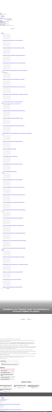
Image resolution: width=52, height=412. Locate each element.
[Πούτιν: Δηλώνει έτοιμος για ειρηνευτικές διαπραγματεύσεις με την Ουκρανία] (7, 246)
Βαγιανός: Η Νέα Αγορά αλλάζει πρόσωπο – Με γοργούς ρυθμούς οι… (13, 40)
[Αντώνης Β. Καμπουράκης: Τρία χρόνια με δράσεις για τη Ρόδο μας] (7, 162)
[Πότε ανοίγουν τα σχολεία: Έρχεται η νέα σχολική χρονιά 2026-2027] (7, 100)
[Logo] (5, 31)
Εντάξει (45, 411)
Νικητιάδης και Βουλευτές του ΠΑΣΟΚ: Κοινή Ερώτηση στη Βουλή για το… (14, 55)
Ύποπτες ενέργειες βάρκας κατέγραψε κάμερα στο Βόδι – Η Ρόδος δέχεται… (14, 202)
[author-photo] (16, 387)
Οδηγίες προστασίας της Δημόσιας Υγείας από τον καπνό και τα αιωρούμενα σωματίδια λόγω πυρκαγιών (7, 379)
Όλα (3, 72)
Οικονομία (5, 72)
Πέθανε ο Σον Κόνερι (4, 361)
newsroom (23, 319)
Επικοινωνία (2, 249)
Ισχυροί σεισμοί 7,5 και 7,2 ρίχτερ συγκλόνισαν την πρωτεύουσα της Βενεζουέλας (14, 240)
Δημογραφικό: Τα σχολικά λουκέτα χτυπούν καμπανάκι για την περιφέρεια (13, 79)
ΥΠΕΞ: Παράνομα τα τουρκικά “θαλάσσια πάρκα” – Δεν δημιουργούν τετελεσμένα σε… (15, 94)
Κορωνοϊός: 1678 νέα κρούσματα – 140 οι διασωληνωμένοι (9, 364)
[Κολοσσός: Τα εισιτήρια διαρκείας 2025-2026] (7, 147)
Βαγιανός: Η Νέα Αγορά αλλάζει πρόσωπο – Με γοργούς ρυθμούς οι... (10, 404)
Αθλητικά (2, 134)
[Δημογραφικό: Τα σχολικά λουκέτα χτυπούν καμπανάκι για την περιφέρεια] (7, 255)
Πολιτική (2, 103)
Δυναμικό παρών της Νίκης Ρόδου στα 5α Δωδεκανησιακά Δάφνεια (12, 141)
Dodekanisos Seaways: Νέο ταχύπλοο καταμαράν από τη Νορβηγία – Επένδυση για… (15, 70)
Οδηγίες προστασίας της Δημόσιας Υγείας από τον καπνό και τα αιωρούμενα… (14, 209)
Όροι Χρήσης (2, 16)
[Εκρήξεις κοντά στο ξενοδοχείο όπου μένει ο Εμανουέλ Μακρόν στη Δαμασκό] (7, 231)
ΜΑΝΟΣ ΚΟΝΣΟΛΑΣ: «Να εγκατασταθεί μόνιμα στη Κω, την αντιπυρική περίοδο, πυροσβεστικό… (17, 133)
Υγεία (6, 72)
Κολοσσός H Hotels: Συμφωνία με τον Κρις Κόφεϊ (10, 156)
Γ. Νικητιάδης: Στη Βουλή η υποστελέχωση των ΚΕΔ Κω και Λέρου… (13, 118)
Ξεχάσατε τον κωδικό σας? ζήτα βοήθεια (4, 21)
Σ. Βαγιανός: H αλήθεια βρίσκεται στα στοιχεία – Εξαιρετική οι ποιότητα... (11, 409)
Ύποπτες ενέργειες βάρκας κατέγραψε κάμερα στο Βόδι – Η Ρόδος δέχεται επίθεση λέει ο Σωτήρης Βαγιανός (8, 377)
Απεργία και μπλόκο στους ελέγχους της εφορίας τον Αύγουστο (12, 279)
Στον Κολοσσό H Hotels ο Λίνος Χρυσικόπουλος (10, 171)
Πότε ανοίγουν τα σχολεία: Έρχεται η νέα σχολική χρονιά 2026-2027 (13, 101)
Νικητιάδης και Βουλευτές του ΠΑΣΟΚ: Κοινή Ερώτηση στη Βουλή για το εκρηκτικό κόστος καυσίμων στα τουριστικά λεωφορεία (7, 375)
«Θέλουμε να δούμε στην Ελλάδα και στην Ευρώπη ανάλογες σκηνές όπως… (14, 125)
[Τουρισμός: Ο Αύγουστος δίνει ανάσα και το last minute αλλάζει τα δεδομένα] (7, 285)
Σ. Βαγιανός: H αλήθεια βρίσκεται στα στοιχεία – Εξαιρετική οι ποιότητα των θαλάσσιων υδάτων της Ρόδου (7, 372)
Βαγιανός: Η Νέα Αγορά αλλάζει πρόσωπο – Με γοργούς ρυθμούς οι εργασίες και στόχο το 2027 (6, 385)
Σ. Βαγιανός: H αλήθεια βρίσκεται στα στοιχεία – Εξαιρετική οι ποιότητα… (14, 47)
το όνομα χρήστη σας (9, 19)
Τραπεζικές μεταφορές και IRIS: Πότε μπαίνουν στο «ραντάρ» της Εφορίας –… (14, 86)
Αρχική (2, 15)
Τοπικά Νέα (2, 33)
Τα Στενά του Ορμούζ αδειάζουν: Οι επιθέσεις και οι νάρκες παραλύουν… (13, 225)
